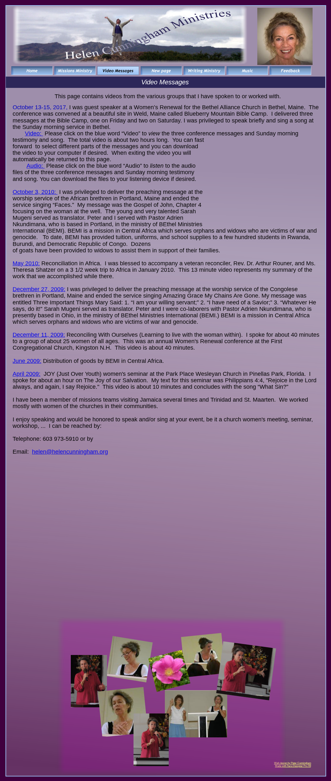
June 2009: (27, 361)
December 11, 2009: (39, 335)
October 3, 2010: (35, 192)
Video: (34, 133)
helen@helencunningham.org (70, 452)
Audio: (36, 166)
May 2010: (26, 263)
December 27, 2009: (39, 289)
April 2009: (26, 374)
